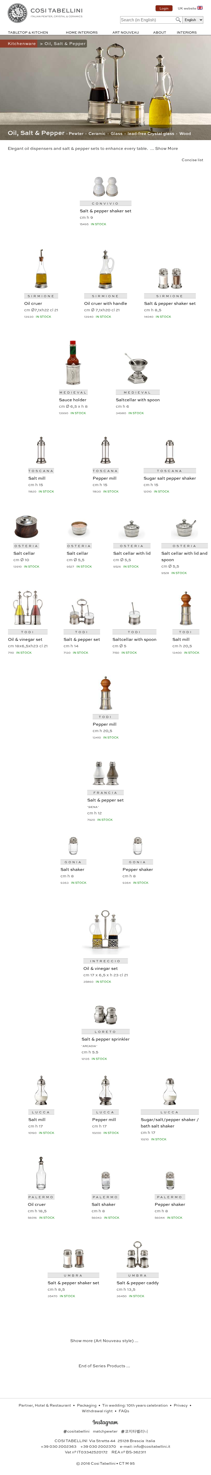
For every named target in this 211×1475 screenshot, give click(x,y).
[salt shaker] (73, 853)
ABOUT (159, 32)
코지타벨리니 (134, 1431)
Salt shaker (72, 869)
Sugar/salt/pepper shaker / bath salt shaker (170, 1122)
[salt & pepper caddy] (138, 1267)
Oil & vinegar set (25, 639)
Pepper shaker (137, 869)
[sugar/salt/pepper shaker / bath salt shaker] (170, 1103)
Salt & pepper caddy (138, 1282)
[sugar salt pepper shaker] (169, 462)
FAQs (124, 1411)
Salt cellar (24, 553)
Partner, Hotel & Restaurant (45, 1405)
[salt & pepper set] (82, 623)
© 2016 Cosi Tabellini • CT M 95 (105, 1463)
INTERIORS (187, 32)
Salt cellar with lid (132, 553)
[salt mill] (41, 462)
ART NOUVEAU (125, 32)
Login (164, 8)
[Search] (178, 19)
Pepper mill (105, 478)
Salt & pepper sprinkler (106, 1039)
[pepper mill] (105, 462)
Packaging (87, 1405)
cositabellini (76, 1431)
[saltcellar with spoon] (138, 384)
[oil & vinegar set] (28, 623)
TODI (27, 632)
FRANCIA (105, 792)
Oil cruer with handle (105, 303)
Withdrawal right (97, 1411)
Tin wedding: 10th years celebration (135, 1405)
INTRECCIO (105, 961)
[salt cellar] (26, 537)
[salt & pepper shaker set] (105, 195)
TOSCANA (41, 470)
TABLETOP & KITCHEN (28, 32)
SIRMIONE (41, 296)
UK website (187, 8)
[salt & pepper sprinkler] (105, 1023)
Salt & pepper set (82, 639)
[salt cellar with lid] (131, 537)
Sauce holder (72, 399)
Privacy (181, 1405)
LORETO (106, 1031)
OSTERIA (26, 545)
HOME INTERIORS (82, 32)
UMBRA (73, 1275)
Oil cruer (33, 303)
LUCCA (41, 1112)
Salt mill (37, 478)
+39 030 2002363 (58, 1446)
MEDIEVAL (73, 392)
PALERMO (41, 1197)
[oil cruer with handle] (105, 287)
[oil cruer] (41, 287)
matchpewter (105, 1431)
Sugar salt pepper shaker (170, 478)
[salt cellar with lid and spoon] (184, 537)
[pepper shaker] (137, 853)
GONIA (73, 862)
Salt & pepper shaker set (105, 210)
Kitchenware (22, 43)
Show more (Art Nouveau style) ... (104, 1340)
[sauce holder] (73, 384)
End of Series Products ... (104, 1366)
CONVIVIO (105, 203)
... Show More (164, 148)
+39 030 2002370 (98, 1446)
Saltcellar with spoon (138, 399)
